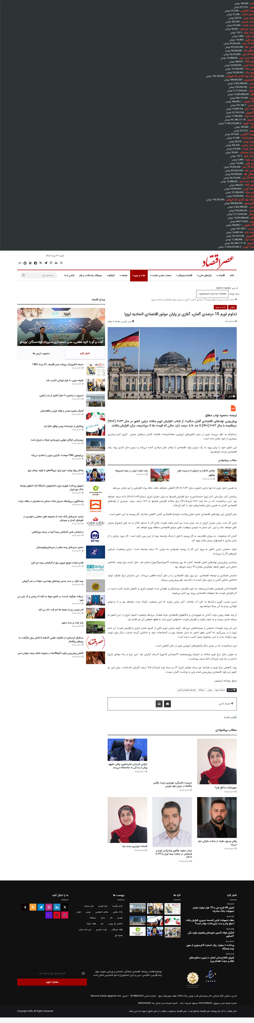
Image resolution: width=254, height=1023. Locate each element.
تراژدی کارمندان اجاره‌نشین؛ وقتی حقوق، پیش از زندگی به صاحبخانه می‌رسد (127, 765)
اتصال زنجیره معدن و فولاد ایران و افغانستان (61, 411)
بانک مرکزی (118, 912)
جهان (232, 307)
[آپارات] (30, 263)
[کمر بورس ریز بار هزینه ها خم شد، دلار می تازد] (95, 613)
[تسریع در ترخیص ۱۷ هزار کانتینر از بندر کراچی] (95, 400)
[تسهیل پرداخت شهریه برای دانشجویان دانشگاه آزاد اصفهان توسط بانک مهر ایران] (95, 490)
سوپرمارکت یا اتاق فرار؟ (226, 787)
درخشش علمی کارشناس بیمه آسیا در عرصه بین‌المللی (57, 532)
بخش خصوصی (101, 912)
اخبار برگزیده (117, 906)
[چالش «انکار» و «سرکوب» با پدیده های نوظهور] (227, 475)
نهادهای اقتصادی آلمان (186, 690)
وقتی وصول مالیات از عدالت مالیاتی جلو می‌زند (217, 842)
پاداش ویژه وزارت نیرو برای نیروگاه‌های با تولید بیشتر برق (55, 470)
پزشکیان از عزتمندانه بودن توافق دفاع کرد (63, 426)
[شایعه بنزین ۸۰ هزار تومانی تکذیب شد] (95, 385)
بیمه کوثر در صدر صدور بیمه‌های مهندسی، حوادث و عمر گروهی (52, 581)
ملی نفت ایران (85, 929)
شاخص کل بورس (115, 923)
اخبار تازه (85, 353)
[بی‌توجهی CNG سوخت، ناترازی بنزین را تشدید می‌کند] (95, 460)
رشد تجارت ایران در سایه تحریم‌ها (132, 471)
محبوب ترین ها (41, 353)
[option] (61, 327)
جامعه (125, 275)
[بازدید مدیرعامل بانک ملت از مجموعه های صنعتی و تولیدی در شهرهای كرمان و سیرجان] (95, 521)
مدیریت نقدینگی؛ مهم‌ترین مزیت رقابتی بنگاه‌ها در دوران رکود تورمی (172, 784)
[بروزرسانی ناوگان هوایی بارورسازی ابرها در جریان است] (95, 444)
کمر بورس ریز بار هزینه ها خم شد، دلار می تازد (60, 609)
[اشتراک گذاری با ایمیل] (167, 703)
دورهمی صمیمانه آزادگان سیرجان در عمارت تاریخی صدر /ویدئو (65, 342)
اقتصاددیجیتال (185, 275)
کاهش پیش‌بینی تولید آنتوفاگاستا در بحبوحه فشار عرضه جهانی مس (50, 653)
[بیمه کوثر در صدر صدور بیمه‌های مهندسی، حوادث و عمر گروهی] (95, 585)
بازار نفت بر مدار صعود (72, 623)
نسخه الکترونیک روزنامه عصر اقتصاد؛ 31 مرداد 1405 (57, 364)
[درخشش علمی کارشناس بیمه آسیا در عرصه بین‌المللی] (95, 536)
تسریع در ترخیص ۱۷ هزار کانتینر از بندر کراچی (61, 395)
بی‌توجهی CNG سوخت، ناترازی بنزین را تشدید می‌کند (57, 455)
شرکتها (112, 275)
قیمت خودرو (101, 929)
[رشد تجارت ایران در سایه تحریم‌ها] (160, 475)
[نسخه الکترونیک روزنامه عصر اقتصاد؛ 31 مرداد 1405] (95, 369)
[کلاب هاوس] (19, 263)
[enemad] (210, 988)
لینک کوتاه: (233, 294)
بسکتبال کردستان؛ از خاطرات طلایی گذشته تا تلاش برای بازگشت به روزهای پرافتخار (50, 639)
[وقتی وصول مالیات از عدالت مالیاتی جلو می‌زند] (217, 817)
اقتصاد (222, 275)
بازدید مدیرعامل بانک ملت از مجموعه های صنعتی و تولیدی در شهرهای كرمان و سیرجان (53, 518)
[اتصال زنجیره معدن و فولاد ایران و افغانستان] (95, 415)
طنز (102, 923)
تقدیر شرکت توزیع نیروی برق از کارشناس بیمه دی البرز (57, 563)
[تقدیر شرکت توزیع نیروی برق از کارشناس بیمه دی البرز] (95, 569)
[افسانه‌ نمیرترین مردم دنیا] (127, 820)
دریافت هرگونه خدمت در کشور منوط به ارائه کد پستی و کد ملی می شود (50, 598)
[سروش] (35, 263)
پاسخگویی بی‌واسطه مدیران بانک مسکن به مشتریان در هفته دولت (50, 501)
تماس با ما (69, 275)
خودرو (120, 917)
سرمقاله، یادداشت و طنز (90, 275)
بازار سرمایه (89, 906)
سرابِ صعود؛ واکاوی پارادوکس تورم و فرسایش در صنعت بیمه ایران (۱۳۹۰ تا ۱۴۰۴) (174, 854)
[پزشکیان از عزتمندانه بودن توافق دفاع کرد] (95, 430)
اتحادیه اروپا (220, 690)
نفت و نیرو (139, 275)
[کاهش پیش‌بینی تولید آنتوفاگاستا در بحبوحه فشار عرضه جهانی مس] (95, 657)
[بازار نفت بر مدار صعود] (95, 627)
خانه (232, 275)
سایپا (103, 917)
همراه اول (118, 935)
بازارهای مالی (205, 275)
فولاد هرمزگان (117, 929)
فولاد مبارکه (91, 923)
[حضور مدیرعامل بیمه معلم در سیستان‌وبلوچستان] (95, 552)
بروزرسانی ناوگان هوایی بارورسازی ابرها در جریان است (57, 440)
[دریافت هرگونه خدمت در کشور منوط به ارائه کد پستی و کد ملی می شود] (95, 600)
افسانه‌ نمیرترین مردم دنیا (135, 846)
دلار (111, 917)
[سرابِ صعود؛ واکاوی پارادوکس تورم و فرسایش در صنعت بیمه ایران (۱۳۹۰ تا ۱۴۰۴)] (172, 822)
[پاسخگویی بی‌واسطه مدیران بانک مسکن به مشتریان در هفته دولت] (95, 505)
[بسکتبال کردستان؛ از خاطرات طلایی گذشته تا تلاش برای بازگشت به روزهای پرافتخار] (95, 642)
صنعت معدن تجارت (161, 275)
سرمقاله (202, 690)
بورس (88, 912)
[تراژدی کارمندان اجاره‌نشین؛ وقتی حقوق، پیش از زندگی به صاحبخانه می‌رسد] (127, 750)
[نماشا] (25, 263)
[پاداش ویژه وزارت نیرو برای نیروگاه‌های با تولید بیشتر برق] (95, 475)
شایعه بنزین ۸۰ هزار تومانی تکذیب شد (64, 380)
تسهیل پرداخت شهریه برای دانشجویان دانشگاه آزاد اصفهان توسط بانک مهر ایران (51, 487)
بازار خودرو (102, 906)
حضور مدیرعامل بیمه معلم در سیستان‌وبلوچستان (59, 547)
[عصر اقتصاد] (218, 261)
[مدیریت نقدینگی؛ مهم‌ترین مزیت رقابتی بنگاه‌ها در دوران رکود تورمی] (172, 759)
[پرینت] (159, 703)
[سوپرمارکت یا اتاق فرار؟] (217, 761)
